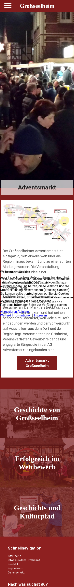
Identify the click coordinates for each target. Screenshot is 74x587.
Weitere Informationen (15, 315)
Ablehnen (24, 312)
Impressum (41, 315)
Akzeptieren (8, 312)
